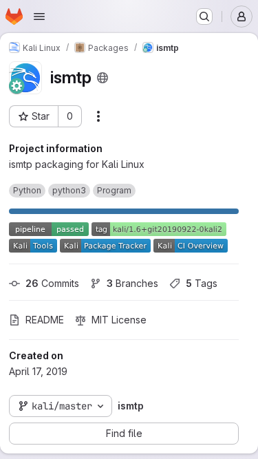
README (44, 319)
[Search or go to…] (204, 16)
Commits (52, 283)
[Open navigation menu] (39, 17)
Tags (201, 283)
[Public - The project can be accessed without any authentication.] (102, 77)
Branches (132, 283)
